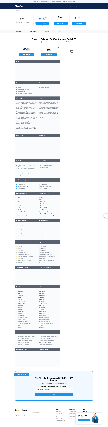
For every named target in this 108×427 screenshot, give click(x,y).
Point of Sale (72, 416)
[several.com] (20, 6)
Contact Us (58, 416)
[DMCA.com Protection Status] (36, 413)
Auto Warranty (72, 411)
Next (54, 394)
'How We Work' (70, 1)
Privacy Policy (59, 415)
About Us (58, 411)
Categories (76, 6)
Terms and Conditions (61, 420)
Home (16, 10)
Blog (70, 6)
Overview (18, 31)
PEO (20, 10)
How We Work (59, 418)
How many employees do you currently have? (54, 386)
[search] (82, 5)
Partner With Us (60, 413)
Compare (47, 31)
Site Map (85, 411)
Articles (60, 31)
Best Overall (32, 31)
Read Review (42, 25)
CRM (70, 418)
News (64, 6)
